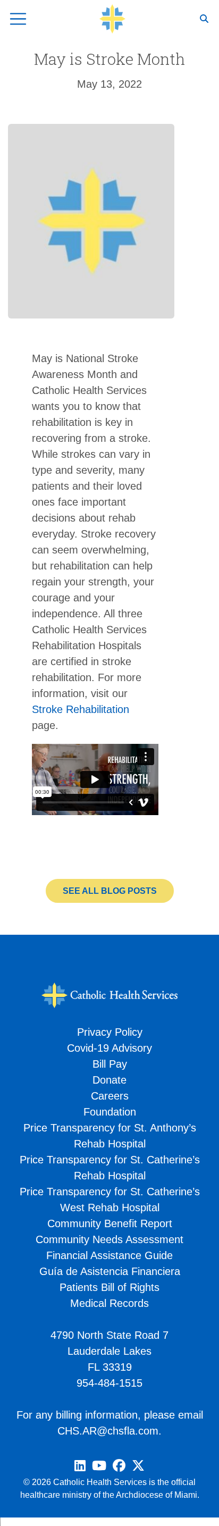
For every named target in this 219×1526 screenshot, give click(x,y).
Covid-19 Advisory (109, 1048)
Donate (109, 1080)
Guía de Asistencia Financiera (109, 1271)
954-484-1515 (109, 1383)
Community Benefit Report (109, 1223)
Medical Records (109, 1303)
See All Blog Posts (110, 890)
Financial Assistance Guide (109, 1255)
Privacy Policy (109, 1032)
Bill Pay (109, 1064)
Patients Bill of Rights (109, 1287)
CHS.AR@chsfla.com (107, 1431)
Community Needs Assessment (109, 1239)
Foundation (109, 1112)
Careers (110, 1096)
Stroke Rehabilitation (80, 709)
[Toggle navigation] (18, 19)
